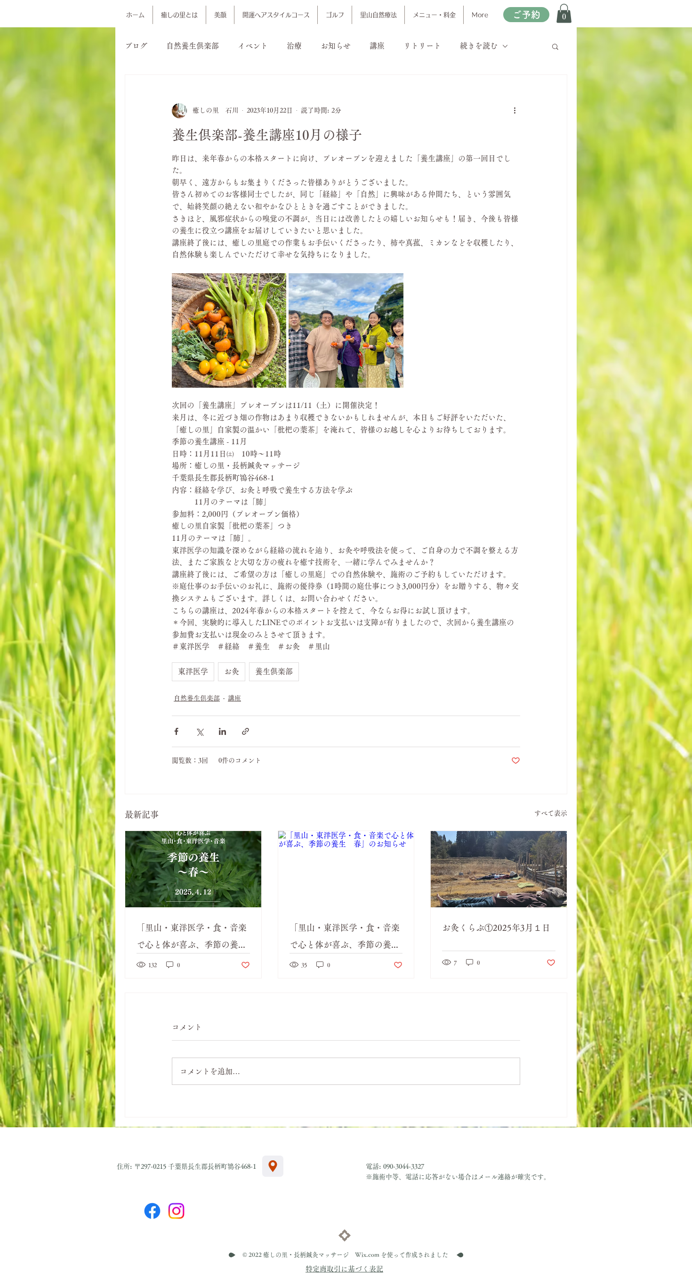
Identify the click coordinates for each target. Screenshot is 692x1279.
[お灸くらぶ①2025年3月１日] (499, 869)
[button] (564, 13)
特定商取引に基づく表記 (344, 1268)
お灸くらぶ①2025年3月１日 (496, 927)
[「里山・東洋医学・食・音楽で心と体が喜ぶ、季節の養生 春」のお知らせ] (346, 869)
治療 (294, 45)
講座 (377, 45)
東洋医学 (193, 671)
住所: (125, 1166)
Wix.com (367, 1255)
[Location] (272, 1166)
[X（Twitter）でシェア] (199, 731)
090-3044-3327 (403, 1166)
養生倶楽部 (274, 671)
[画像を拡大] (229, 330)
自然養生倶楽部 (192, 45)
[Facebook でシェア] (176, 731)
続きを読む (479, 45)
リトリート (422, 45)
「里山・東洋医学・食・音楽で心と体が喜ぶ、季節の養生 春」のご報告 (193, 938)
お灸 (231, 671)
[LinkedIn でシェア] (222, 731)
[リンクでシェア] (245, 731)
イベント (253, 45)
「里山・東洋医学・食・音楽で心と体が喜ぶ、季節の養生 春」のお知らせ (346, 938)
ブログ (136, 45)
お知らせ (336, 45)
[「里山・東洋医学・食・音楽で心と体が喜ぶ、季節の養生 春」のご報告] (193, 869)
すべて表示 (550, 813)
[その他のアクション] (514, 110)
